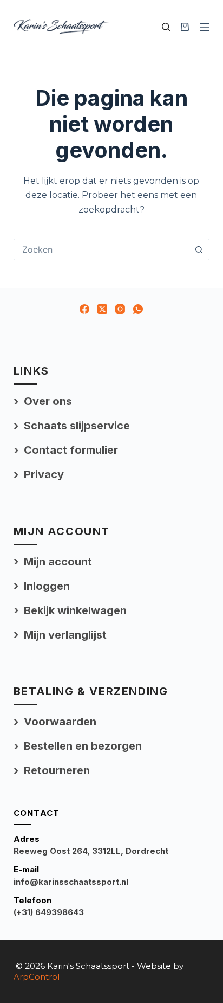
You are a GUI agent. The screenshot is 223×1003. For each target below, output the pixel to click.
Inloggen (47, 586)
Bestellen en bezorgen (83, 746)
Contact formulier (71, 450)
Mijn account (58, 561)
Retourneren (57, 770)
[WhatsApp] (138, 309)
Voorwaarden (60, 721)
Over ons (48, 401)
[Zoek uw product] (166, 27)
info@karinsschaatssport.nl (71, 882)
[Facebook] (84, 309)
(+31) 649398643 (49, 912)
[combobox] (101, 249)
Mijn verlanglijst (65, 634)
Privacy (44, 474)
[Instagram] (120, 309)
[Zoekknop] (198, 249)
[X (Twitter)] (102, 309)
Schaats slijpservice (77, 425)
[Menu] (204, 27)
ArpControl (37, 977)
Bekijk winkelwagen (75, 610)
